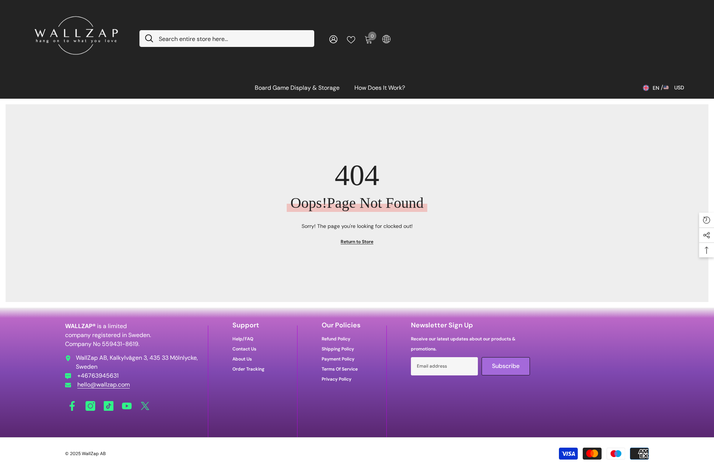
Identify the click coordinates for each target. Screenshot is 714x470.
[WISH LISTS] (351, 39)
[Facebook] (72, 406)
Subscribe (506, 366)
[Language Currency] (386, 38)
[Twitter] (145, 406)
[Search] (226, 38)
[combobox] (233, 38)
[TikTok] (109, 406)
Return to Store (357, 242)
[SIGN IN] (333, 39)
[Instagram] (90, 406)
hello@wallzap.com (103, 384)
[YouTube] (127, 406)
